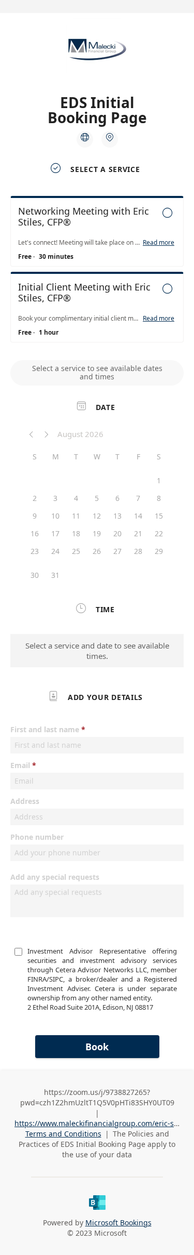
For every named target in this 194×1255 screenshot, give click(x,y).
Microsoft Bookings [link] (118, 1222)
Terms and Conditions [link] (63, 1134)
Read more (158, 242)
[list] (97, 272)
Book (97, 1046)
